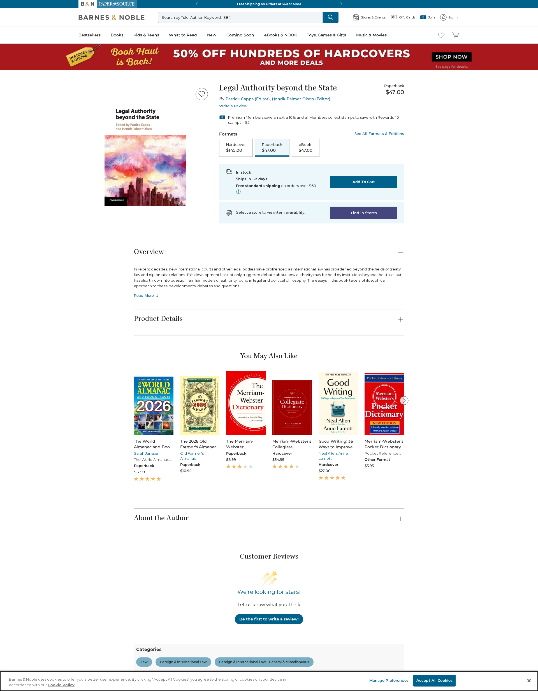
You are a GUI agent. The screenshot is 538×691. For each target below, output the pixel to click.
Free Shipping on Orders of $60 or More (38, 352)
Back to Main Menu (22, 252)
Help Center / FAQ (37, 597)
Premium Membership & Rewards (50, 589)
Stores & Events (24, 224)
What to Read (15, 172)
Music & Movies (17, 200)
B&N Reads (20, 208)
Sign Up (9, 50)
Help (13, 241)
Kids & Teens (15, 166)
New (6, 177)
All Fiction (34, 630)
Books (9, 160)
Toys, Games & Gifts (21, 194)
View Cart (12, 22)
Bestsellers (11, 154)
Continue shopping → (21, 69)
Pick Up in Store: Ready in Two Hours (36, 371)
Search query (21, 101)
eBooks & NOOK (18, 188)
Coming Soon (14, 182)
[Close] (7, 90)
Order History (21, 215)
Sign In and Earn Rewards (36, 573)
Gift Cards (19, 233)
